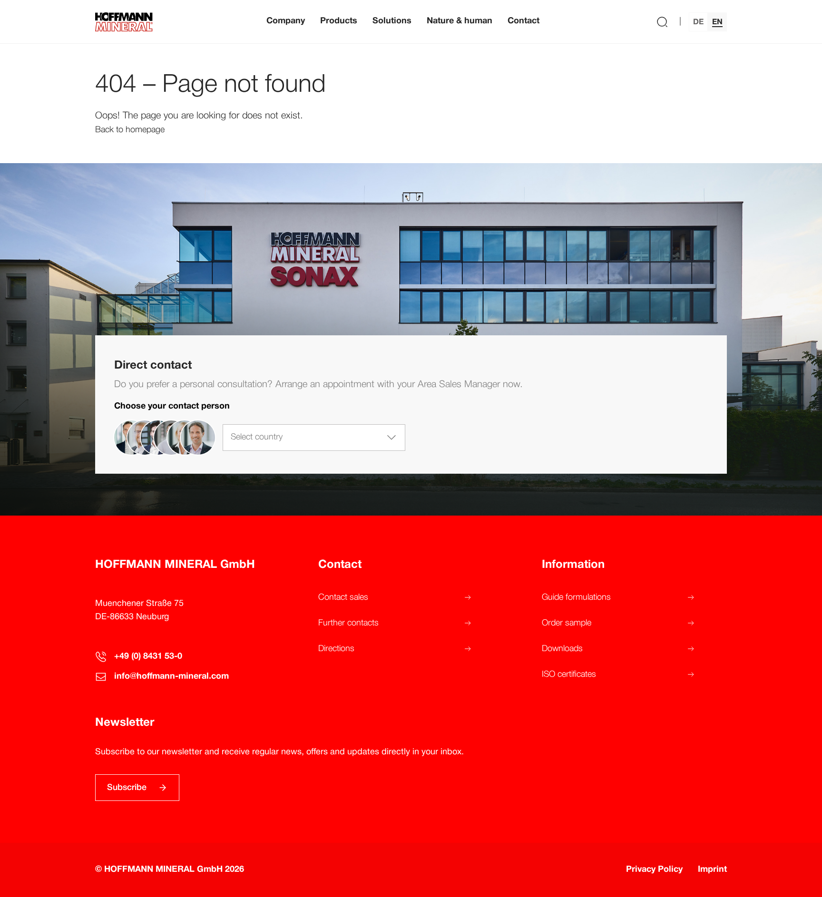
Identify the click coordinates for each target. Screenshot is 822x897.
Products (338, 21)
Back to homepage (130, 130)
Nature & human (459, 21)
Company (285, 21)
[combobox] (314, 437)
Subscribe (127, 787)
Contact (523, 21)
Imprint (712, 870)
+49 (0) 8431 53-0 (148, 657)
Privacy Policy (654, 870)
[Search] (662, 21)
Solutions (391, 21)
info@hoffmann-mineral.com (171, 677)
